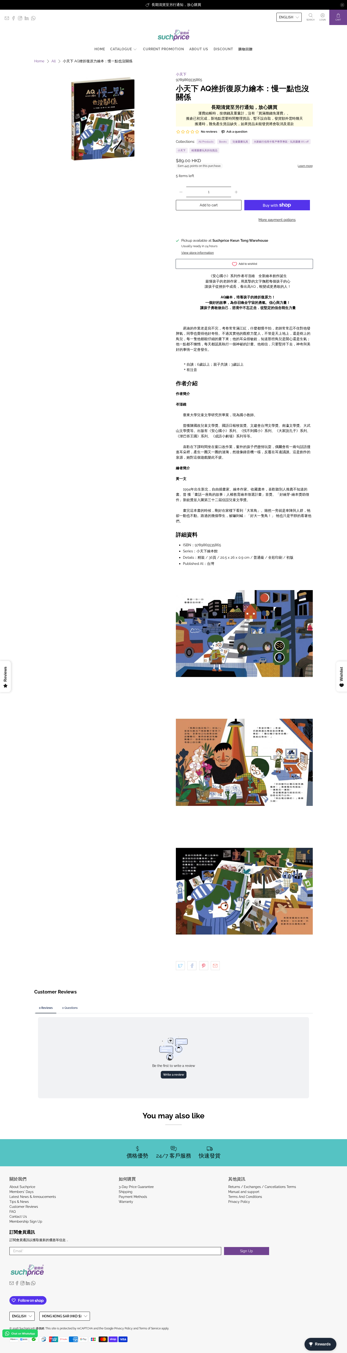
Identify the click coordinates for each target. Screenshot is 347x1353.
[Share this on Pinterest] (203, 965)
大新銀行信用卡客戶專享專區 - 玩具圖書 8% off (281, 141)
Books (223, 141)
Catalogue (121, 49)
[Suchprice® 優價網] (173, 35)
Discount (223, 49)
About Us (198, 49)
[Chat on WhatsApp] (20, 1334)
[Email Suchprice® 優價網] (8, 19)
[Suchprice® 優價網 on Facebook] (14, 19)
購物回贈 (245, 49)
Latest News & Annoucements (32, 1197)
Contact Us (18, 1216)
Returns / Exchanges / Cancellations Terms (262, 1187)
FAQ (12, 1211)
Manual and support (243, 1192)
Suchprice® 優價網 (31, 1328)
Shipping (125, 1192)
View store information (197, 252)
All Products (206, 141)
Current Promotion (163, 49)
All (53, 61)
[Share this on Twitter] (180, 965)
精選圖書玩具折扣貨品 (204, 150)
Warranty (126, 1202)
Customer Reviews (23, 1207)
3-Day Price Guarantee (136, 1187)
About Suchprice (22, 1187)
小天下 (181, 74)
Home (99, 49)
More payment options (277, 220)
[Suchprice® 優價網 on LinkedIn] (28, 19)
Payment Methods (133, 1197)
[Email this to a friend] (215, 965)
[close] (342, 5)
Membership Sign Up (25, 1221)
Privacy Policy (239, 1202)
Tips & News (19, 1202)
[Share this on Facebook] (191, 965)
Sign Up (246, 1251)
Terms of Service (150, 1328)
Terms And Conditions (245, 1197)
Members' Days (21, 1192)
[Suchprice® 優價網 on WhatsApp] (34, 19)
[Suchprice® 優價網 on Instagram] (21, 19)
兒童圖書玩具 (240, 141)
